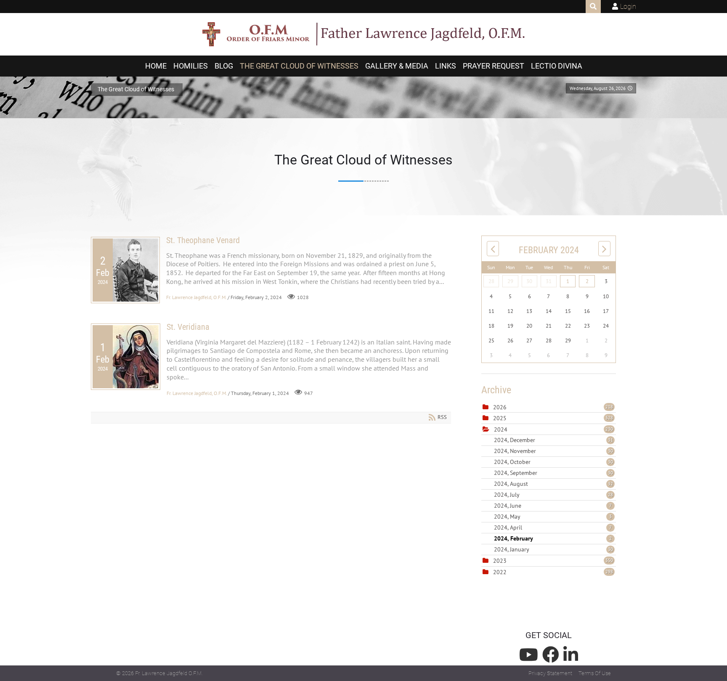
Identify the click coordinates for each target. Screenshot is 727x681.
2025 (500, 418)
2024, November (553, 451)
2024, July (553, 494)
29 (510, 281)
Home (156, 66)
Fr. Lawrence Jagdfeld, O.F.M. (196, 297)
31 (549, 281)
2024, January (553, 549)
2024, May (553, 516)
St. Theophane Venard (203, 240)
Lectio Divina (556, 66)
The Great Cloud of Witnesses (299, 66)
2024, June (553, 505)
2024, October (553, 462)
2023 (500, 560)
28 (491, 281)
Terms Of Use (594, 673)
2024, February (553, 538)
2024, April (553, 527)
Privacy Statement (550, 673)
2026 (500, 407)
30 (529, 281)
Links (445, 66)
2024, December (553, 440)
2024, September (553, 473)
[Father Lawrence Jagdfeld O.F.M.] (363, 34)
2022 (500, 572)
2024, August (553, 484)
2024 (500, 429)
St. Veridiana (188, 327)
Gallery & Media (396, 66)
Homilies (190, 66)
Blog (224, 66)
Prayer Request (493, 66)
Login (628, 7)
